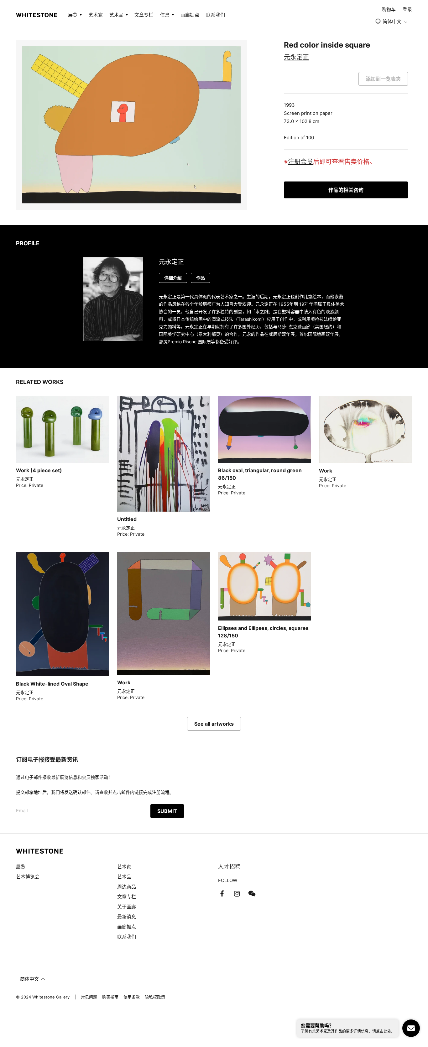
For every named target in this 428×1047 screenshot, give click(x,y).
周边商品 (126, 887)
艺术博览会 (27, 877)
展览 (20, 867)
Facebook (222, 893)
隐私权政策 (155, 996)
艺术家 (96, 15)
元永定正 (296, 57)
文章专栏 (143, 15)
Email (22, 811)
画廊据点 (189, 15)
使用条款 (131, 996)
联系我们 (215, 15)
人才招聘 (229, 866)
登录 (407, 9)
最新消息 (126, 917)
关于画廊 (126, 907)
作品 (200, 277)
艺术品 (124, 877)
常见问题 (89, 996)
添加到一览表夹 (383, 79)
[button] (392, 22)
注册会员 (300, 162)
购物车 (389, 9)
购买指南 (110, 996)
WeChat (252, 893)
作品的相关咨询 (345, 190)
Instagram (237, 893)
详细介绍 (173, 277)
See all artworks (214, 724)
